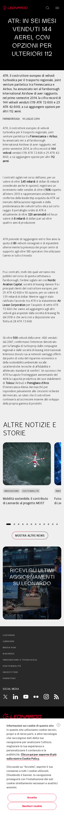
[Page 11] (53, 524)
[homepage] (15, 8)
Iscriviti (32, 594)
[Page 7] (35, 524)
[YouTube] (25, 696)
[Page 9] (44, 524)
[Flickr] (36, 696)
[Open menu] (57, 8)
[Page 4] (23, 524)
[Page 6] (31, 524)
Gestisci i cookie (32, 806)
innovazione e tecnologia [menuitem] (20, 660)
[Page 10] (48, 524)
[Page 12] (57, 524)
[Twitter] (5, 696)
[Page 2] (14, 524)
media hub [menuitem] (9, 648)
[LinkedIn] (15, 696)
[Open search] (47, 8)
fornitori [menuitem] (9, 678)
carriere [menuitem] (9, 641)
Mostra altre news (30, 535)
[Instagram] (46, 696)
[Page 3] (18, 524)
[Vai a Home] (32, 716)
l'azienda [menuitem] (9, 635)
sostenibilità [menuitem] (12, 666)
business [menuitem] (9, 654)
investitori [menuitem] (10, 672)
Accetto (32, 797)
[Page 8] (40, 524)
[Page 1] (8, 524)
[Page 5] (27, 524)
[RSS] (56, 696)
